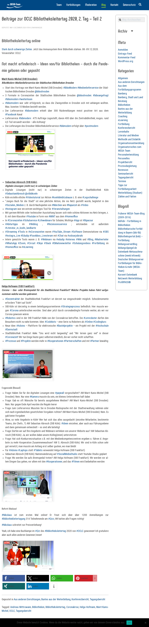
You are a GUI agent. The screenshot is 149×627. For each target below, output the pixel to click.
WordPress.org (125, 61)
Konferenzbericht (80, 599)
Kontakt (114, 5)
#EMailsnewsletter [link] (61, 243)
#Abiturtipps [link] (11, 224)
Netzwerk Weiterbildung (130, 278)
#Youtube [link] (31, 216)
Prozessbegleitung (127, 166)
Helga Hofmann (87, 607)
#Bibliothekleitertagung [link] (13, 518)
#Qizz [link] (51, 518)
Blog (103, 5)
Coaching (122, 116)
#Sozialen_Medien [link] (14, 205)
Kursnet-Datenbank (127, 274)
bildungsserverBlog (127, 244)
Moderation (91, 5)
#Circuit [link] (31, 243)
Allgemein (123, 78)
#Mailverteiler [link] (102, 239)
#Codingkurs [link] (99, 321)
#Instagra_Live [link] (12, 235)
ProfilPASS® (124, 282)
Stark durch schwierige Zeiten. (17, 49)
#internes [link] (70, 239)
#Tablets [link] (38, 450)
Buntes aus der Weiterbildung (56, 599)
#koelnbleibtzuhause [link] (62, 197)
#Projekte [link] (26, 341)
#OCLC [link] (79, 531)
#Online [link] (89, 321)
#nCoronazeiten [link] (36, 231)
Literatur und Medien (128, 135)
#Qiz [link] (37, 531)
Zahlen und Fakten (127, 196)
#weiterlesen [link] (25, 99)
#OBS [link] (106, 231)
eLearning (123, 120)
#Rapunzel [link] (72, 205)
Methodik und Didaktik (129, 139)
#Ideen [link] (64, 423)
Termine (122, 181)
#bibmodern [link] (25, 118)
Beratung (122, 101)
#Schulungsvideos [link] (81, 243)
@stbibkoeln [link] (31, 193)
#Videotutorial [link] (33, 197)
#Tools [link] (21, 231)
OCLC (12, 610)
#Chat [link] (60, 235)
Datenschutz (129, 5)
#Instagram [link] (11, 208)
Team (59, 5)
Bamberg (122, 93)
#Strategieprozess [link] (70, 306)
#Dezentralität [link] (12, 298)
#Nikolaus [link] (7, 515)
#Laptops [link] (23, 450)
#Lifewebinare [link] (45, 220)
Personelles (124, 158)
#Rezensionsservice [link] (57, 224)
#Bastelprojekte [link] (65, 325)
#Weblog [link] (33, 224)
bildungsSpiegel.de (127, 247)
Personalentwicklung (128, 154)
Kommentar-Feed (126, 57)
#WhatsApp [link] (11, 243)
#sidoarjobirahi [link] (75, 235)
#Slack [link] (47, 243)
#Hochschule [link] (102, 325)
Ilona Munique (36, 28)
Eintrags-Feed (125, 53)
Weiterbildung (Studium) (130, 192)
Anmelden (123, 49)
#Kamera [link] (34, 396)
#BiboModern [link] (70, 87)
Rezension (123, 169)
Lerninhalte (123, 131)
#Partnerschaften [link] (72, 341)
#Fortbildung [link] (98, 243)
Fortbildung (124, 124)
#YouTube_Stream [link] (61, 231)
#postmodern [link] (91, 126)
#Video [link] (84, 205)
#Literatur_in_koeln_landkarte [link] (20, 228)
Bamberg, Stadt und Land (130, 97)
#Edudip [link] (25, 235)
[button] (13, 578)
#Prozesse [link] (10, 341)
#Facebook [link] (10, 114)
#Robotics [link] (10, 318)
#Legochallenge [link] (90, 197)
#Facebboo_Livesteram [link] (41, 235)
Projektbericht (125, 162)
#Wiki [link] (79, 239)
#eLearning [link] (27, 247)
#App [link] (76, 220)
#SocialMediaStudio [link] (67, 454)
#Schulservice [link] (30, 220)
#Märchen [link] (57, 205)
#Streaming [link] (11, 231)
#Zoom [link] (21, 243)
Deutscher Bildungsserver (131, 259)
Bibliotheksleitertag (55, 607)
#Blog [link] (90, 239)
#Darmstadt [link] (11, 329)
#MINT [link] (52, 216)
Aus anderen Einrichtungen (27, 599)
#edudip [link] (60, 239)
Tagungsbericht (97, 599)
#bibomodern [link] (12, 99)
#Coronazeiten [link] (15, 220)
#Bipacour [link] (88, 220)
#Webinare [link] (46, 239)
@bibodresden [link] (42, 91)
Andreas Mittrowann (20, 607)
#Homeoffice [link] (71, 216)
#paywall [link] (59, 392)
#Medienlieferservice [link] (88, 87)
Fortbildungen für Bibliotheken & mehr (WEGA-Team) (130, 267)
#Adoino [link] (20, 325)
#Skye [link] (40, 243)
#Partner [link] (94, 341)
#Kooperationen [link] (55, 341)
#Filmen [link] (76, 461)
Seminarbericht (125, 173)
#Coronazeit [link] (11, 337)
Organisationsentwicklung (131, 143)
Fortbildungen (73, 5)
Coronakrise (72, 607)
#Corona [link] (14, 310)
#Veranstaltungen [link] (61, 208)
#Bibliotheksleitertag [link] (55, 531)
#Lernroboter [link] (90, 318)
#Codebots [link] (50, 321)
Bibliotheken (38, 607)
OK (129, 622)
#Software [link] (76, 231)
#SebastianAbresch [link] (15, 193)
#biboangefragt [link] (101, 95)
